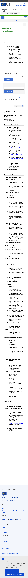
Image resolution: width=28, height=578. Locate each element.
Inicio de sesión (19, 5)
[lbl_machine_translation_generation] (19, 97)
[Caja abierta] (3, 35)
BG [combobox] (6, 88)
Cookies (3, 530)
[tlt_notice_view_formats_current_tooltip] (22, 106)
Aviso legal (4, 527)
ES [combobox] (5, 76)
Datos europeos (5, 550)
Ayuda (3, 508)
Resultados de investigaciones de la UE (10, 553)
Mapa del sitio (5, 541)
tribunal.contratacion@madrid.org (16, 423)
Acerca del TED (5, 539)
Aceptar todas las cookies (12, 571)
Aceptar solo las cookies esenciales (14, 574)
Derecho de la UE (5, 548)
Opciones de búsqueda (21, 20)
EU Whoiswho (5, 555)
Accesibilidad (4, 532)
